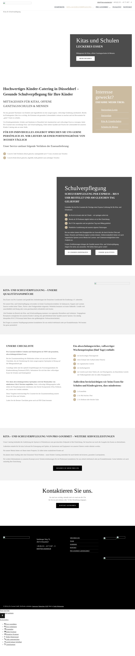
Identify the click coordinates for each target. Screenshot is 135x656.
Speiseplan (106, 115)
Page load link (4, 611)
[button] (2, 615)
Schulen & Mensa (109, 126)
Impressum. (35, 606)
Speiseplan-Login (109, 109)
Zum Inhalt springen (7, 613)
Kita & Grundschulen (111, 121)
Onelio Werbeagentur (58, 606)
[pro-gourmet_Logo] (17, 3)
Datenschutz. (41, 606)
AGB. (46, 606)
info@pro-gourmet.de (104, 2)
